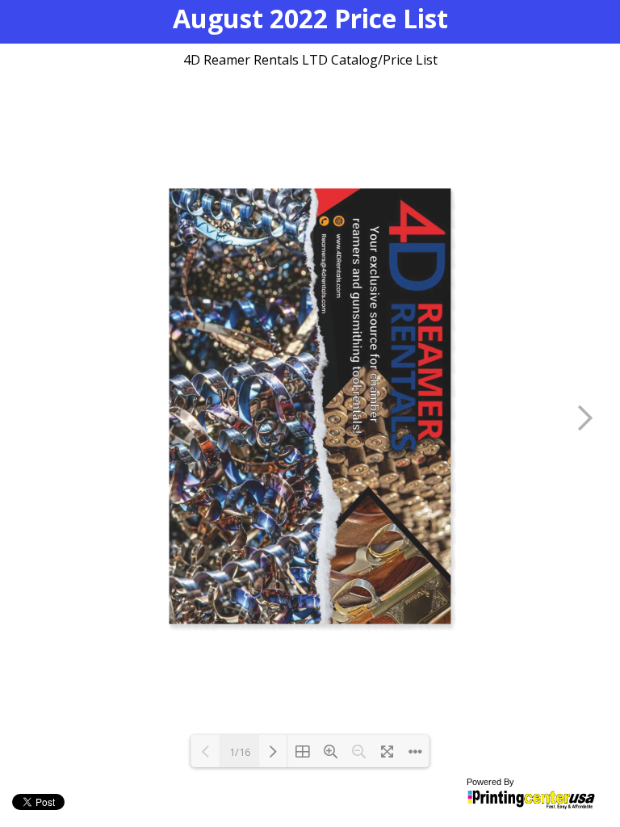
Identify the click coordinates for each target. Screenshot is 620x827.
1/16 (239, 752)
